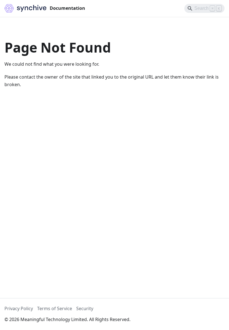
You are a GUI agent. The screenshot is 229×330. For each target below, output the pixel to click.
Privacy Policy (18, 308)
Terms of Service (54, 308)
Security (84, 308)
